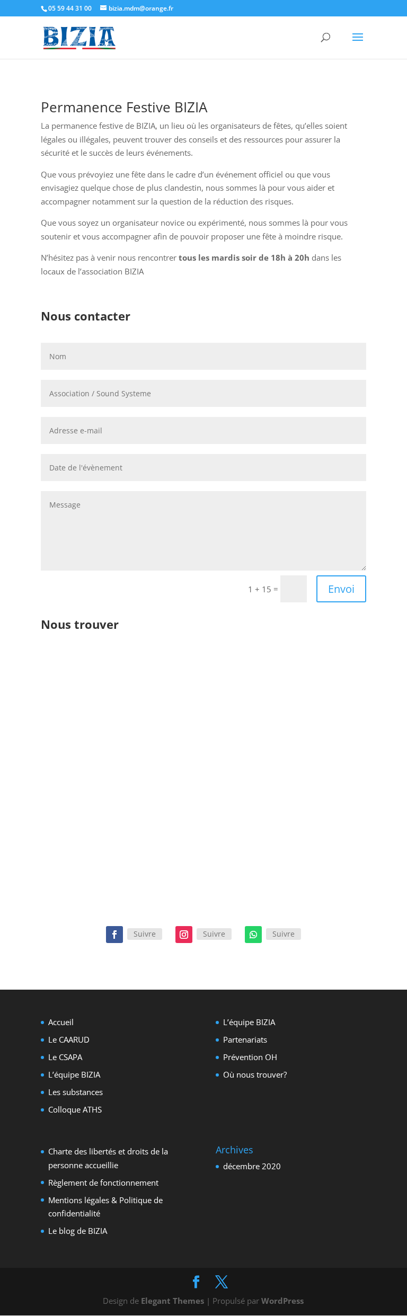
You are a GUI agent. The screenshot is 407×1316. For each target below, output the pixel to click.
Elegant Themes (172, 1300)
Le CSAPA (65, 1057)
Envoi (341, 589)
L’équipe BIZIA (74, 1074)
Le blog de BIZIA (77, 1230)
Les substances (75, 1092)
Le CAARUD (69, 1039)
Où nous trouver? (255, 1074)
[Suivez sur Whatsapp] (253, 934)
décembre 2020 (252, 1166)
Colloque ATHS (75, 1109)
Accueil (61, 1022)
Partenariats (245, 1039)
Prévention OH (250, 1057)
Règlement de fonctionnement (103, 1182)
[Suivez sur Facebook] (114, 934)
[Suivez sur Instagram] (183, 934)
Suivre (145, 934)
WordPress (282, 1300)
